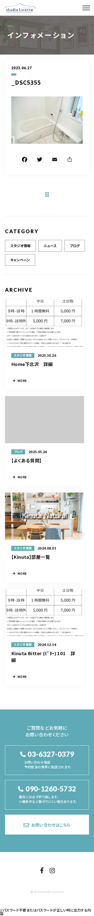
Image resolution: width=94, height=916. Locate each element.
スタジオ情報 (20, 245)
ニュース (50, 245)
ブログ (75, 245)
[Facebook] (25, 160)
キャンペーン (20, 259)
